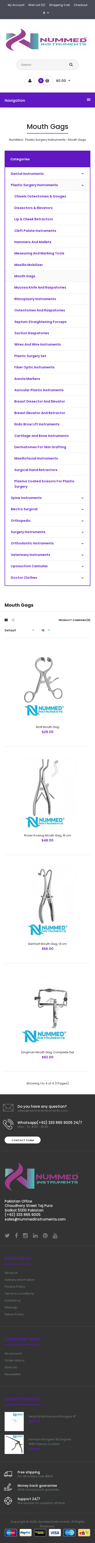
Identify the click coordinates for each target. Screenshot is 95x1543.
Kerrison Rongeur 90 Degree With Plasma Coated (50, 1441)
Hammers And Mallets (32, 242)
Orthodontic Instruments (32, 543)
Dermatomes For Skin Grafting (40, 447)
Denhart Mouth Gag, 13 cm (47, 944)
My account (13, 1353)
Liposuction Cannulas (29, 566)
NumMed (16, 139)
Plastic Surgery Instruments (45, 139)
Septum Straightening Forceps (40, 321)
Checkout (80, 5)
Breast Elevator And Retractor (39, 413)
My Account (16, 5)
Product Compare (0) (74, 620)
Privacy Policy (15, 1286)
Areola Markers (27, 378)
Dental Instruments (27, 173)
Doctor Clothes (24, 577)
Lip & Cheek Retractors (33, 219)
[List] (13, 620)
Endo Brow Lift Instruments (36, 424)
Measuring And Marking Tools (39, 253)
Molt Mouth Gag (47, 727)
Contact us (13, 1300)
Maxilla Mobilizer (28, 265)
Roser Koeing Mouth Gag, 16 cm (47, 835)
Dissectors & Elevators (33, 208)
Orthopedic (21, 520)
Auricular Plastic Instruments (39, 390)
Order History (14, 1360)
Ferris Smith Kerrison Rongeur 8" (52, 1416)
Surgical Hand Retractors (35, 470)
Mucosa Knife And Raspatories (40, 287)
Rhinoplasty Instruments (35, 299)
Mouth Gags (77, 139)
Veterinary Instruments (30, 554)
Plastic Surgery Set (30, 356)
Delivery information (20, 1279)
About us (11, 1273)
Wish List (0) (36, 5)
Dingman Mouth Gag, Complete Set (47, 1052)
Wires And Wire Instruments (37, 344)
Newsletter (13, 1374)
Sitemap (11, 1307)
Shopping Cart (59, 5)
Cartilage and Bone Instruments (41, 435)
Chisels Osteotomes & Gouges (40, 196)
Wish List (11, 1367)
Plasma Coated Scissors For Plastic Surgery (44, 484)
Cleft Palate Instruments (35, 230)
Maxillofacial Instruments (36, 458)
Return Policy (14, 1314)
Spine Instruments (26, 497)
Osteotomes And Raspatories (39, 310)
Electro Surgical (24, 509)
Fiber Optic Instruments (34, 367)
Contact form (23, 1140)
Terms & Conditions (19, 1293)
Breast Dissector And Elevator (39, 401)
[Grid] (6, 620)
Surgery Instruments (28, 532)
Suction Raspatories (31, 333)
